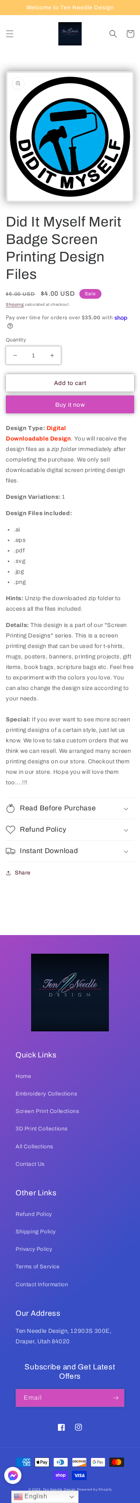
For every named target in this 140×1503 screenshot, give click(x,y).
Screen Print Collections (47, 1111)
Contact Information (42, 1284)
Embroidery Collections (46, 1094)
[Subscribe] (115, 1398)
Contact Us (30, 1164)
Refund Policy (34, 1214)
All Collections (34, 1146)
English (35, 1496)
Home (23, 1076)
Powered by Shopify (94, 1489)
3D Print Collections (42, 1129)
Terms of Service (38, 1267)
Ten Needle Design (59, 1489)
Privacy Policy (34, 1249)
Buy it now (70, 405)
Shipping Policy (36, 1232)
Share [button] (23, 873)
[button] (9, 33)
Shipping (15, 304)
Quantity (16, 340)
